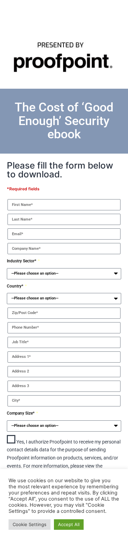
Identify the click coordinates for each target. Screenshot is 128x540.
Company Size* (21, 413)
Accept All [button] (69, 524)
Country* (15, 286)
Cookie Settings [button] (29, 524)
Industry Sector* (22, 261)
